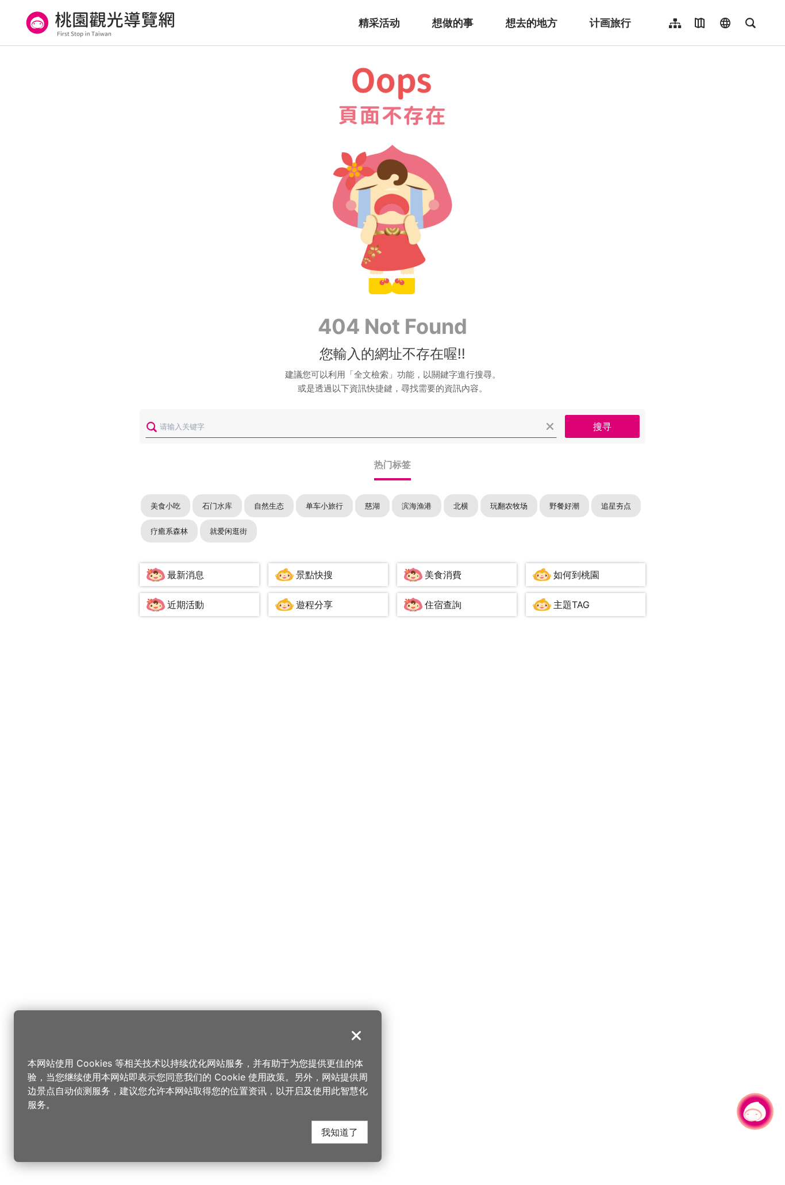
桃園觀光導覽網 (98, 23)
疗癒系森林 (169, 531)
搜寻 (602, 426)
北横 (460, 505)
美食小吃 (165, 505)
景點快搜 (314, 574)
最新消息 (185, 574)
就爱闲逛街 (228, 531)
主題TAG (571, 604)
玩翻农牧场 (509, 505)
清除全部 (550, 426)
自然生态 (269, 505)
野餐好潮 (564, 505)
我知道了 (339, 1131)
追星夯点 (616, 505)
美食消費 (443, 574)
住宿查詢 (443, 604)
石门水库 (217, 505)
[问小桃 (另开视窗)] (755, 1111)
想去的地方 (531, 23)
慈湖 (372, 505)
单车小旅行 (324, 505)
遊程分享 (314, 604)
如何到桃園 (576, 574)
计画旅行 (610, 23)
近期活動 (185, 604)
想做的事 (453, 23)
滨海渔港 (417, 505)
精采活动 (379, 23)
